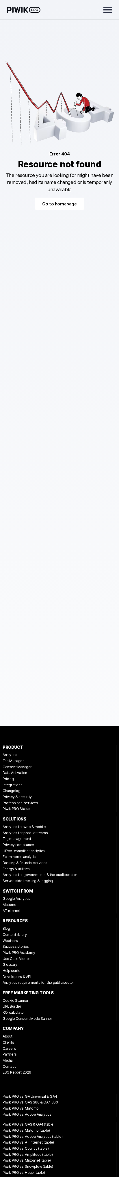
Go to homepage (59, 203)
